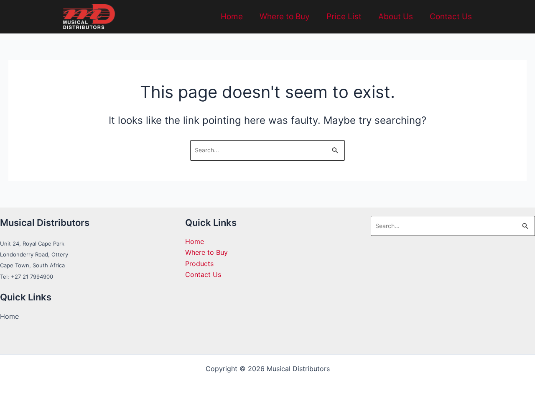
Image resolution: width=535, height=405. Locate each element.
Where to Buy (285, 16)
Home (232, 16)
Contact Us (451, 16)
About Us (395, 16)
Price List (344, 16)
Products (199, 263)
